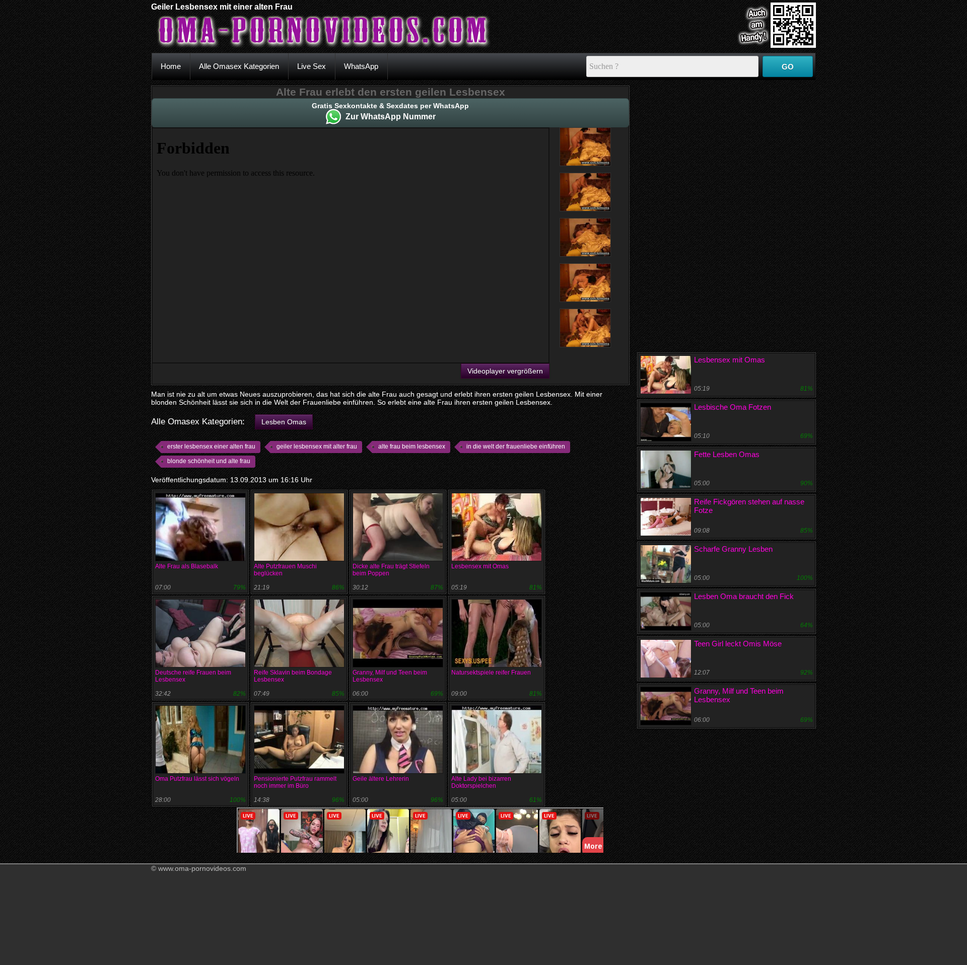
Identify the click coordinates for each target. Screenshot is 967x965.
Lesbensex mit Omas (480, 566)
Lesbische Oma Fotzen (732, 407)
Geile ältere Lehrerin (381, 778)
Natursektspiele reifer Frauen (491, 672)
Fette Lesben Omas (726, 454)
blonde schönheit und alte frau (208, 461)
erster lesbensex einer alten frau (211, 446)
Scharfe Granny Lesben (733, 549)
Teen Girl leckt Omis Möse (738, 643)
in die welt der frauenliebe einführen (515, 446)
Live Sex (311, 66)
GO (788, 66)
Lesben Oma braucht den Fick (744, 596)
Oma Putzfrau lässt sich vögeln (197, 778)
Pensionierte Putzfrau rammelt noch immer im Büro (295, 782)
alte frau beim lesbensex (411, 446)
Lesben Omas (283, 422)
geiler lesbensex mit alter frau (317, 446)
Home (171, 66)
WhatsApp (361, 66)
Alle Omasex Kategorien (239, 66)
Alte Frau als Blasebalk (186, 566)
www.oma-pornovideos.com (202, 868)
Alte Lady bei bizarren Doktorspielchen (481, 782)
